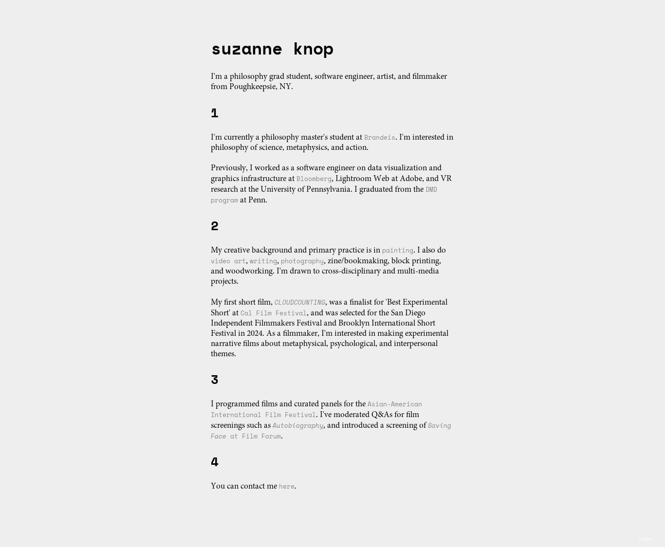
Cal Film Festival (273, 313)
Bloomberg (314, 178)
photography (302, 261)
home (645, 539)
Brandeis (379, 137)
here (287, 486)
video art (228, 261)
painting (397, 250)
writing (263, 261)
